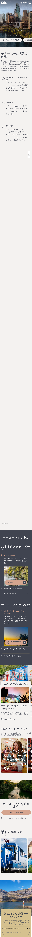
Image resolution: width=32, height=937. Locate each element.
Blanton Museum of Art (13, 589)
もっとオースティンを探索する (17, 818)
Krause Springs (9, 555)
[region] (16, 337)
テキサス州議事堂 (10, 594)
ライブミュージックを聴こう (13, 40)
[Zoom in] (29, 152)
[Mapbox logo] (5, 524)
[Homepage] (4, 3)
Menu (25, 3)
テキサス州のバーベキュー (13, 656)
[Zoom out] (29, 154)
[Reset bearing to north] (29, 156)
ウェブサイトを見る (15, 812)
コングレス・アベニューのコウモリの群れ (14, 612)
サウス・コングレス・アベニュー (14, 650)
